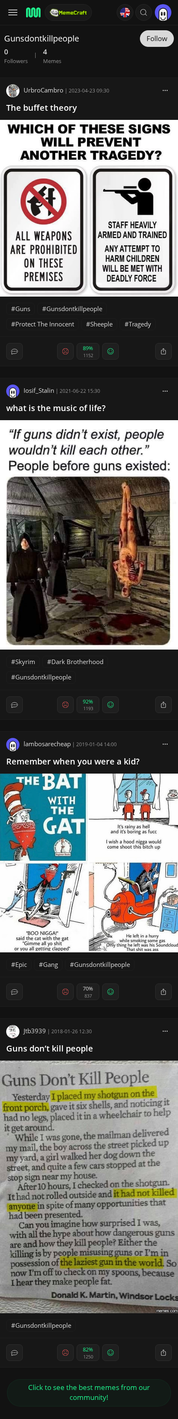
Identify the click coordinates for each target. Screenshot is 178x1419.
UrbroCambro (43, 90)
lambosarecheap (47, 744)
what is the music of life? (56, 408)
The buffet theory (41, 107)
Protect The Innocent (44, 324)
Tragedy (140, 324)
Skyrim (25, 661)
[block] (165, 90)
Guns (22, 308)
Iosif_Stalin (39, 390)
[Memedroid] (33, 12)
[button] (143, 12)
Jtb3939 (35, 1031)
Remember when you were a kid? (73, 761)
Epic (21, 964)
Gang (50, 964)
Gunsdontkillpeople (74, 308)
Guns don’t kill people (49, 1048)
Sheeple (101, 324)
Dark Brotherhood (77, 661)
